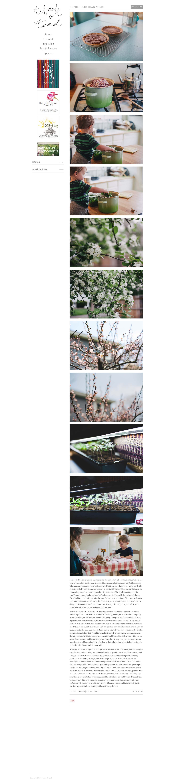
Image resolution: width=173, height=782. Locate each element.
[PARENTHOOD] (92, 691)
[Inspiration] (48, 43)
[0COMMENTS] (137, 692)
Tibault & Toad (48, 16)
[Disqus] (106, 737)
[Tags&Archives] (48, 48)
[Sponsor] (48, 52)
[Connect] (48, 38)
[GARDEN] (81, 691)
